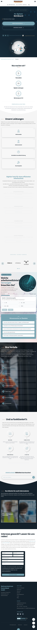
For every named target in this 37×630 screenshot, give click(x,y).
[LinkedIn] (3, 35)
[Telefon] (33, 623)
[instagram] (23, 614)
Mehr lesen (5, 520)
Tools (18, 596)
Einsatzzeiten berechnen (18, 197)
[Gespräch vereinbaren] (33, 626)
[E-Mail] (1, 1)
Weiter (10, 309)
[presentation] (34, 263)
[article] (9, 511)
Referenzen (19, 589)
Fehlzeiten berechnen (18, 212)
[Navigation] (35, 1)
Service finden (18, 241)
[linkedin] (18, 614)
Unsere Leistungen (20, 587)
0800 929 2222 (12, 4)
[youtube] (20, 614)
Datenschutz (20, 624)
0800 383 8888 (6, 542)
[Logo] (18, 1)
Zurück (4, 309)
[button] (19, 268)
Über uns (18, 591)
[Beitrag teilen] (16, 502)
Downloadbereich (20, 594)
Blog (18, 597)
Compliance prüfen (18, 226)
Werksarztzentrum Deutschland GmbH (7, 59)
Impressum (25, 624)
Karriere (18, 592)
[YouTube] (6, 35)
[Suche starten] (33, 477)
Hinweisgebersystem (13, 624)
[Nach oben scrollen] (18, 629)
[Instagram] (8, 35)
